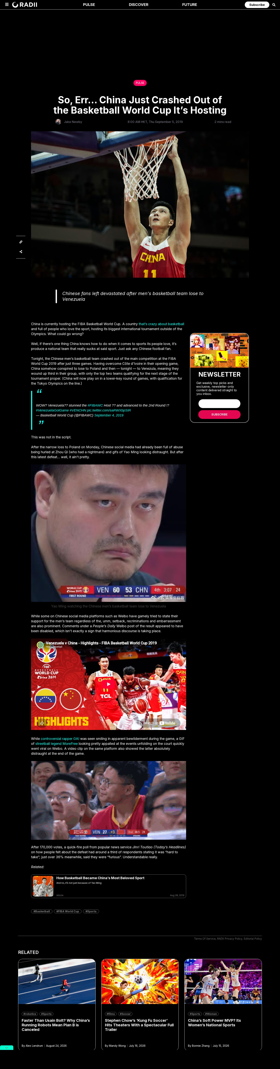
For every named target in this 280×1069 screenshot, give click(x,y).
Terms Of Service (205, 938)
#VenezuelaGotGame (52, 410)
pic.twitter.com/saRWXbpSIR (109, 410)
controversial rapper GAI (60, 739)
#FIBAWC (95, 405)
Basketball (42, 911)
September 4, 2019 (108, 415)
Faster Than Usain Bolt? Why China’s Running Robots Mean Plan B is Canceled (56, 1025)
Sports (92, 911)
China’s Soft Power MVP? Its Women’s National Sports (214, 1022)
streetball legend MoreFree (56, 744)
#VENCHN (78, 410)
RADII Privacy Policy (229, 938)
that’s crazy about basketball (161, 324)
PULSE (140, 82)
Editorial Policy (253, 938)
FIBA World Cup (68, 911)
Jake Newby (73, 122)
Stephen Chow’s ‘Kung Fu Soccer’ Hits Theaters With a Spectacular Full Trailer (139, 1025)
